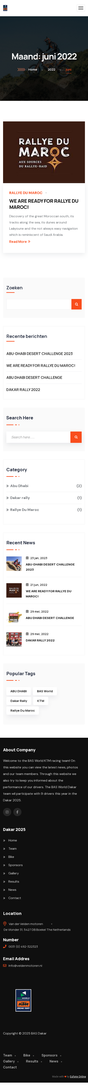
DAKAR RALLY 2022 (23, 389)
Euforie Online (78, 1076)
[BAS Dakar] (5, 8)
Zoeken (14, 288)
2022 (51, 69)
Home (32, 69)
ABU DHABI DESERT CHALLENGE (34, 377)
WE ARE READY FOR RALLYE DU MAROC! (43, 204)
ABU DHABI (18, 691)
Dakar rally (45, 497)
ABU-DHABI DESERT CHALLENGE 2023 (39, 353)
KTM (40, 701)
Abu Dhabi (45, 485)
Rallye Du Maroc (25, 192)
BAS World (45, 691)
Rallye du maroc (22, 710)
